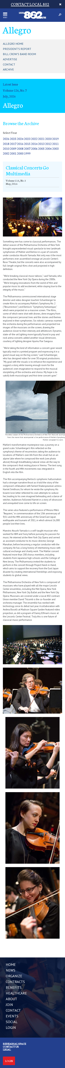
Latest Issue (10, 84)
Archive (8, 69)
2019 (55, 138)
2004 (48, 148)
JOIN (9, 1004)
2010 (6, 148)
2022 (34, 138)
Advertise (10, 59)
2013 (41, 143)
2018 (6, 143)
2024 (20, 138)
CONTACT (13, 1010)
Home (11, 964)
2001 (13, 153)
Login (9, 1061)
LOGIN (11, 1027)
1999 (27, 153)
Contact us (11, 1046)
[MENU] (5, 14)
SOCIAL (12, 1021)
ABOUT (11, 999)
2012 (48, 143)
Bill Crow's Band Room (19, 54)
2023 (27, 138)
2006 (34, 148)
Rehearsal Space (14, 1043)
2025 (13, 138)
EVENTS (12, 1016)
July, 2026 (9, 96)
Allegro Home (13, 43)
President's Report (17, 49)
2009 (13, 148)
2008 (20, 148)
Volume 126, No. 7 (15, 90)
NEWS (10, 970)
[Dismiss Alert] (60, 4)
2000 (20, 153)
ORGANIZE (14, 976)
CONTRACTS (15, 981)
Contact (9, 64)
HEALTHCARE (16, 993)
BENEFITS (14, 987)
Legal (7, 1049)
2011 (55, 143)
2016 (20, 143)
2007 (27, 148)
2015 (27, 143)
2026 (6, 138)
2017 (13, 143)
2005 (41, 148)
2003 (55, 148)
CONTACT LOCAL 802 (30, 4)
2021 (41, 138)
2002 (6, 153)
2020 (48, 138)
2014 (34, 143)
